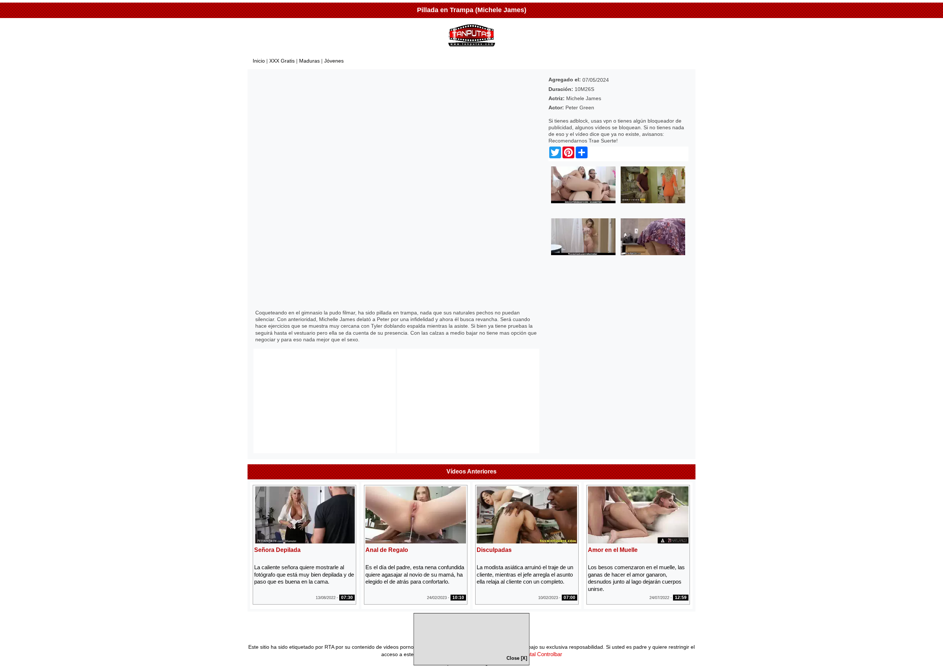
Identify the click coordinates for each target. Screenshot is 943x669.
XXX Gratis (282, 61)
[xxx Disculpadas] (527, 541)
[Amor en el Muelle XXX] (638, 541)
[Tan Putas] (472, 48)
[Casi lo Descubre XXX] (653, 201)
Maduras (309, 61)
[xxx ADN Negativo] (653, 253)
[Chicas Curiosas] (583, 201)
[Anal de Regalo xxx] (415, 541)
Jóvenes (334, 61)
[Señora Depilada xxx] (304, 541)
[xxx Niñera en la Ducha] (583, 253)
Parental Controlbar (539, 654)
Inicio (259, 61)
